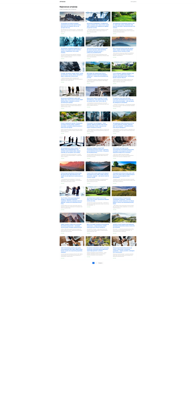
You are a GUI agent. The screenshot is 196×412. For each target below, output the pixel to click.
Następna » (100, 262)
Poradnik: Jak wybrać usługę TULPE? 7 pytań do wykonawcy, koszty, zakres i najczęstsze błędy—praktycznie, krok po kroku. (72, 75)
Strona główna (133, 1)
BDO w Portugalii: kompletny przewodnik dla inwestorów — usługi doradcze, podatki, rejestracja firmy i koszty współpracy (98, 226)
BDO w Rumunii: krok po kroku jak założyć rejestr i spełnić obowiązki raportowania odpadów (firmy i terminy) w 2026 (123, 50)
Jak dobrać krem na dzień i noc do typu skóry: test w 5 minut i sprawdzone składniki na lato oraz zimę (98, 199)
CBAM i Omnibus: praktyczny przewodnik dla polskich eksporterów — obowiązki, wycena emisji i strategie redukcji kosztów (71, 226)
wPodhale (62, 1)
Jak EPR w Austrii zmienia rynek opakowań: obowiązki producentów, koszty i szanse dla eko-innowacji (124, 226)
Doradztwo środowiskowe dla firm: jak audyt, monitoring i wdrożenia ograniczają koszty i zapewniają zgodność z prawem (98, 249)
